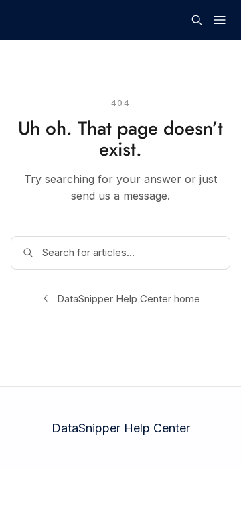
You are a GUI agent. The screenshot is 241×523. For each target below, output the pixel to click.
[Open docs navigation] (219, 20)
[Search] (197, 20)
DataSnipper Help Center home (128, 298)
